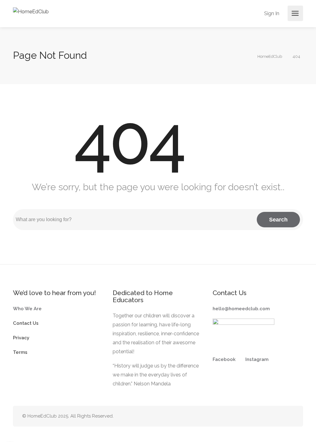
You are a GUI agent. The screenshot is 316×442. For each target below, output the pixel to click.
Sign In (271, 13)
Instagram (256, 359)
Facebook (224, 359)
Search (278, 220)
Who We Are (27, 308)
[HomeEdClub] (31, 11)
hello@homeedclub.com (241, 308)
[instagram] (280, 416)
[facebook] (269, 416)
